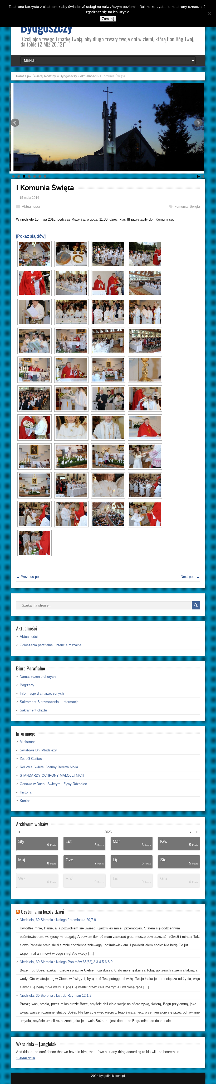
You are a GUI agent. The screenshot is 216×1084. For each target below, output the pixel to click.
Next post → (190, 577)
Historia (25, 792)
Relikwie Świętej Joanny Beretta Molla (49, 767)
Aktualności (31, 206)
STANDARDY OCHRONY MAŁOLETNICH (52, 775)
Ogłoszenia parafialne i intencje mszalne (50, 645)
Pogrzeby (27, 685)
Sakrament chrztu (33, 710)
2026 (108, 832)
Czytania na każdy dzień (42, 911)
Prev (15, 123)
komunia (181, 206)
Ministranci (28, 742)
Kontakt (26, 801)
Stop (203, 176)
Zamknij (108, 19)
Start (198, 176)
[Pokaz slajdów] (31, 236)
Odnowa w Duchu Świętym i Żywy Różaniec (53, 784)
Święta (195, 206)
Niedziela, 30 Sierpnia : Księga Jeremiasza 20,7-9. (58, 920)
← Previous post (29, 577)
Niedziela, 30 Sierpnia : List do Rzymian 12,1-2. (56, 996)
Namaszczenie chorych (38, 677)
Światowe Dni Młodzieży (38, 750)
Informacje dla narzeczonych (42, 693)
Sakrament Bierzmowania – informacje (49, 702)
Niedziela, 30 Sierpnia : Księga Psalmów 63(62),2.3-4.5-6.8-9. (67, 962)
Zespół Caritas (31, 759)
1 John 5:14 (25, 1058)
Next (198, 123)
